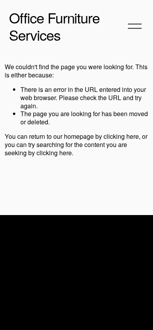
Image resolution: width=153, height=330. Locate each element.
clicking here (121, 136)
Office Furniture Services (54, 26)
